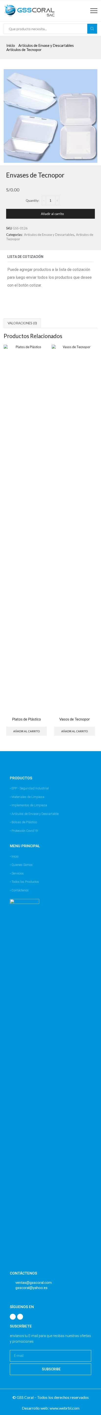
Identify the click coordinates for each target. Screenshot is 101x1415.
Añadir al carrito (52, 214)
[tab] (22, 323)
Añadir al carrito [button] (26, 731)
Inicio (10, 45)
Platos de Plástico (26, 719)
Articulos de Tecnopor (24, 50)
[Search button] (92, 29)
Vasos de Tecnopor (74, 719)
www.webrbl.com (64, 1408)
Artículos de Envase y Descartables (46, 45)
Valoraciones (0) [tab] (22, 323)
